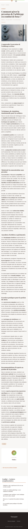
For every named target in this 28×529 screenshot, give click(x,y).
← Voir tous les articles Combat (9, 467)
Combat (7, 4)
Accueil (2, 4)
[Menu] (16, 1)
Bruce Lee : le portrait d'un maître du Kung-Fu (13, 499)
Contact (18, 521)
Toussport (14, 517)
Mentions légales (11, 521)
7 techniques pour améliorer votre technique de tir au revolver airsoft (13, 495)
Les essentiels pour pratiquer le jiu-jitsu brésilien (12, 504)
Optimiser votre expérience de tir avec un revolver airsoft (13, 486)
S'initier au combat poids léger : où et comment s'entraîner (12, 490)
